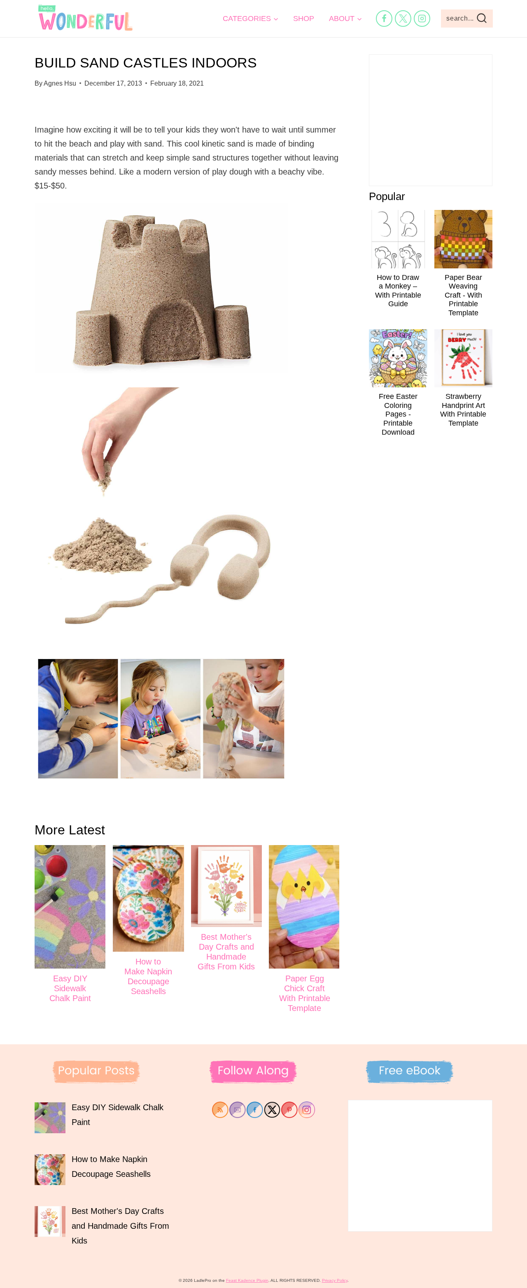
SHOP (303, 18)
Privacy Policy (334, 1280)
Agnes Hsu (60, 83)
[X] (403, 18)
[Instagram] (422, 18)
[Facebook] (384, 18)
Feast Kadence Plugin (247, 1280)
